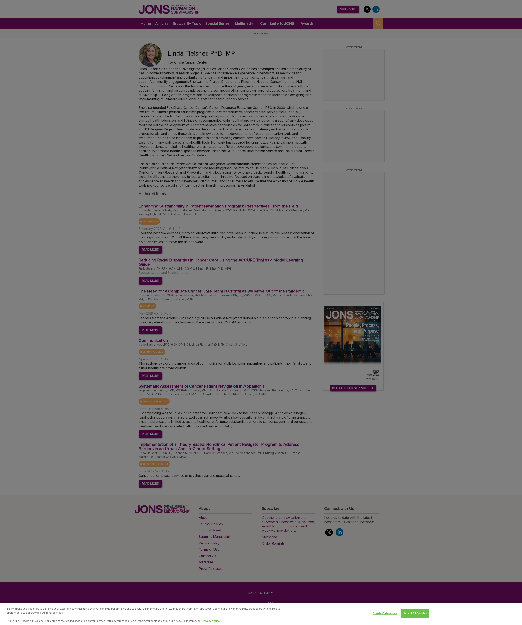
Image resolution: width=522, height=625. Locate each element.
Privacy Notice (211, 620)
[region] (261, 614)
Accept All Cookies (415, 613)
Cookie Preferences (385, 613)
